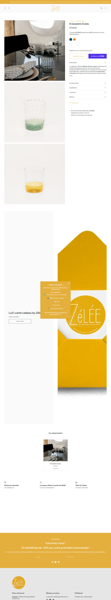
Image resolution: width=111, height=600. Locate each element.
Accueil (71, 21)
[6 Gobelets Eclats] (55, 450)
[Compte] (101, 8)
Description (73, 62)
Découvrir (20, 321)
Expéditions (73, 88)
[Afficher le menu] (5, 8)
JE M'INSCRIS (70, 556)
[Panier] (106, 8)
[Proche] (69, 283)
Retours (71, 97)
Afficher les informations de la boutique (81, 115)
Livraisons (72, 92)
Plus (70, 75)
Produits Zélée (74, 83)
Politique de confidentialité (83, 597)
